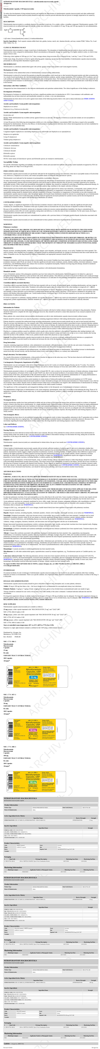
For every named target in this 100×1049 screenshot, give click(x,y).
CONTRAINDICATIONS (15, 427)
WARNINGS (57, 455)
